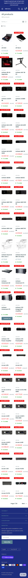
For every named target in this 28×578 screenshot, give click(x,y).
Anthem (4, 70)
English (4, 549)
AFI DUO (4, 48)
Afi (2, 45)
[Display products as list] (25, 21)
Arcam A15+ (5, 365)
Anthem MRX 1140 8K (7, 203)
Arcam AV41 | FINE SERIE (21, 390)
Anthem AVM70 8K (6, 99)
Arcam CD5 (5, 468)
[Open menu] (2, 8)
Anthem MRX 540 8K (21, 203)
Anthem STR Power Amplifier (6, 340)
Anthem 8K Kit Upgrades (6, 73)
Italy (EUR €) (14, 549)
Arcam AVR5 (19, 442)
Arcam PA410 (20, 468)
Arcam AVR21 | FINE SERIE (20, 417)
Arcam (3, 363)
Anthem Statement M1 (6, 282)
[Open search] (19, 9)
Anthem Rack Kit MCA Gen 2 (7, 255)
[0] (25, 9)
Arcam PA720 (6, 493)
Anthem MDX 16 (20, 151)
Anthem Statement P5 (6, 308)
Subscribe (7, 542)
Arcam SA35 (19, 493)
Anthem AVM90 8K (20, 99)
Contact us (7, 318)
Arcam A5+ (19, 365)
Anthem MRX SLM (7, 228)
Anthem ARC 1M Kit (20, 73)
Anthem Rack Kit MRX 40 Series (21, 255)
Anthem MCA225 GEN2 (21, 126)
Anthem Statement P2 (20, 282)
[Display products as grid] (23, 21)
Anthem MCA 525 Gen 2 (7, 126)
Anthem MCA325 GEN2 (7, 152)
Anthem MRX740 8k (21, 229)
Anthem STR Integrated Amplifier (19, 309)
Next (23, 503)
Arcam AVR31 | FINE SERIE (6, 443)
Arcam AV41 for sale (6, 390)
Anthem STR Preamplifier (19, 340)
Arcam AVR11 (5, 416)
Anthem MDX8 (6, 178)
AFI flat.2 (18, 48)
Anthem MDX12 (20, 178)
